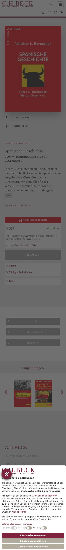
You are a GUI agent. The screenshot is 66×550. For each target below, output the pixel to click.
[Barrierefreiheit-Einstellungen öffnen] (7, 474)
